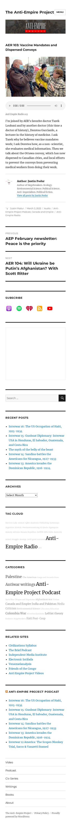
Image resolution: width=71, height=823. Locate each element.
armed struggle (12, 539)
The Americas (29, 577)
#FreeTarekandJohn (35, 614)
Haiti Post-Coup (35, 618)
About (9, 802)
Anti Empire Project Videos (26, 673)
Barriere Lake (11, 523)
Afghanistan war (44, 599)
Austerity (58, 532)
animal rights (24, 523)
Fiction (56, 599)
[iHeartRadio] (31, 308)
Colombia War (15, 613)
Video (9, 762)
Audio (47, 208)
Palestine (13, 576)
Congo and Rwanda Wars (48, 577)
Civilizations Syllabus (22, 645)
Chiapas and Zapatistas (25, 599)
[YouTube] (51, 308)
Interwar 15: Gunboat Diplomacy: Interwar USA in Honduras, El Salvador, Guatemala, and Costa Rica (36, 440)
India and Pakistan (44, 603)
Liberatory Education (50, 609)
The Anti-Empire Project (29, 12)
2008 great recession (36, 539)
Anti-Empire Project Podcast (34, 691)
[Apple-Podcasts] (10, 308)
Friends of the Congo (22, 668)
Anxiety (8, 532)
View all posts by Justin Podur (32, 195)
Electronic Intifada (21, 659)
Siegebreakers (20, 619)
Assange (22, 539)
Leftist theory (54, 613)
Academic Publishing (40, 523)
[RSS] (41, 308)
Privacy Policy (41, 813)
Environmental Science (28, 608)
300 (40, 548)
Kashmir (9, 619)
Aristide (18, 527)
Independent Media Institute (28, 654)
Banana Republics (28, 532)
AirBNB (40, 532)
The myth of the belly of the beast (31, 449)
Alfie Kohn (48, 532)
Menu (60, 12)
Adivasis (16, 532)
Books (9, 794)
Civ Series (11, 778)
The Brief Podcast (20, 650)
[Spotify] (21, 308)
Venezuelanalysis (20, 664)
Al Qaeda (44, 527)
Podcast (10, 770)
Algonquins (53, 527)
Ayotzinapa (54, 523)
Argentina (9, 527)
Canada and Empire (42, 211)
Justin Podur (17, 208)
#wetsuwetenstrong (30, 527)
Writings (11, 786)
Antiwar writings (20, 584)
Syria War (9, 599)
